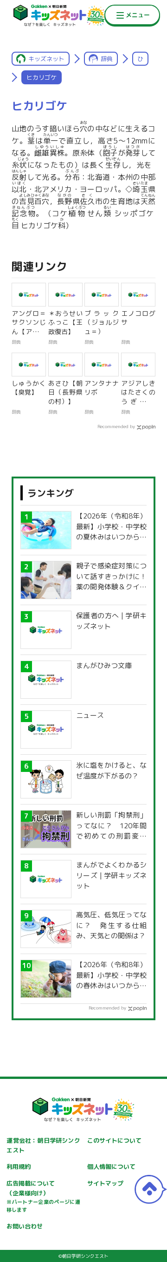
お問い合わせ (24, 1226)
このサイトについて (114, 1140)
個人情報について (111, 1166)
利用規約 (18, 1166)
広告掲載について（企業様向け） (43, 1196)
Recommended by (116, 426)
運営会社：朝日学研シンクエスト (43, 1145)
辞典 (107, 59)
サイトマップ (105, 1183)
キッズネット (46, 59)
